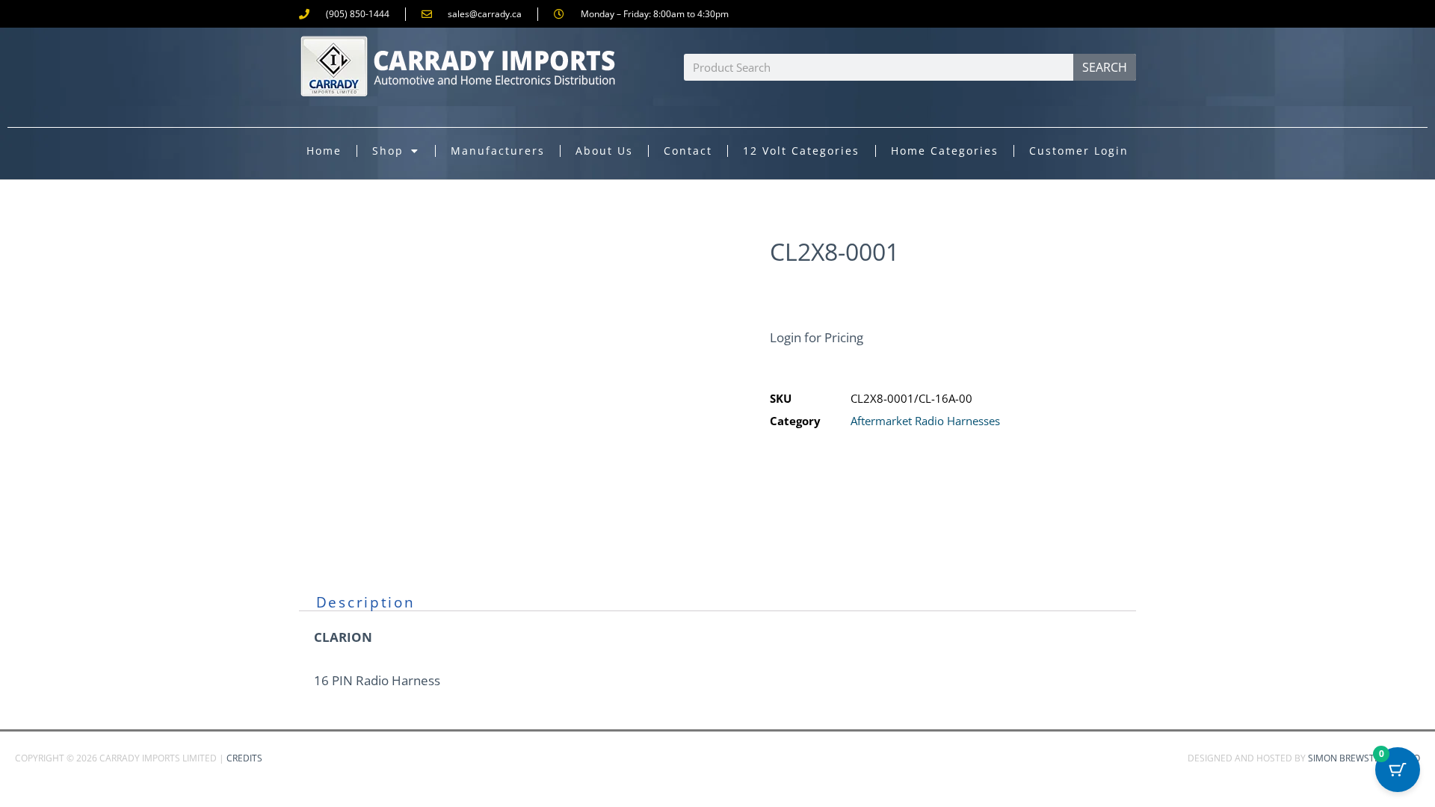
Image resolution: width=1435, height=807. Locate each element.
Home (324, 150)
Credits (244, 758)
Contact (688, 150)
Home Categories (945, 150)
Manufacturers (498, 150)
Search (1104, 67)
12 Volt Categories (801, 150)
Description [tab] (366, 602)
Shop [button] (388, 150)
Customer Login (1079, 150)
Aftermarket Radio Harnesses (925, 420)
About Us (604, 150)
